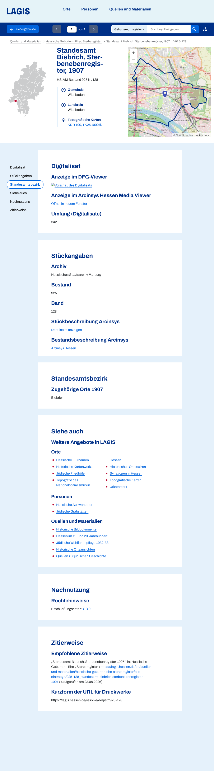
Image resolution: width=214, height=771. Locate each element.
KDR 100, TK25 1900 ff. (85, 125)
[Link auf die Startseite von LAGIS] (42, 11)
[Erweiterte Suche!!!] (204, 29)
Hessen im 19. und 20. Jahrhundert (81, 536)
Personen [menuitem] (89, 9)
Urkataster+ (118, 487)
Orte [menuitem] (66, 9)
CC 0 (86, 609)
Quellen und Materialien (25, 41)
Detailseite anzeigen (66, 330)
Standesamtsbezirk (25, 184)
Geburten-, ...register (128, 29)
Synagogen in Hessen (126, 473)
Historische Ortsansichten (75, 549)
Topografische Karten (125, 480)
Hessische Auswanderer (74, 504)
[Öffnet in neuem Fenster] (71, 185)
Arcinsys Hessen (63, 348)
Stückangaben (21, 176)
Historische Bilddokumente (76, 529)
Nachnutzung (20, 201)
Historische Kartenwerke (74, 466)
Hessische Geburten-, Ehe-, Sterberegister (74, 41)
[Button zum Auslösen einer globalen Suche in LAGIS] (195, 29)
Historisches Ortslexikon (128, 466)
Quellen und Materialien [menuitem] (130, 9)
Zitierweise (18, 210)
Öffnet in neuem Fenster (69, 203)
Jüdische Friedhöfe (70, 473)
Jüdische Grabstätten (72, 511)
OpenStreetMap (185, 135)
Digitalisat (17, 167)
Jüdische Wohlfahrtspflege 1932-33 (82, 542)
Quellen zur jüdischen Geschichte (81, 556)
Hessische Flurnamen (72, 460)
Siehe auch (18, 193)
